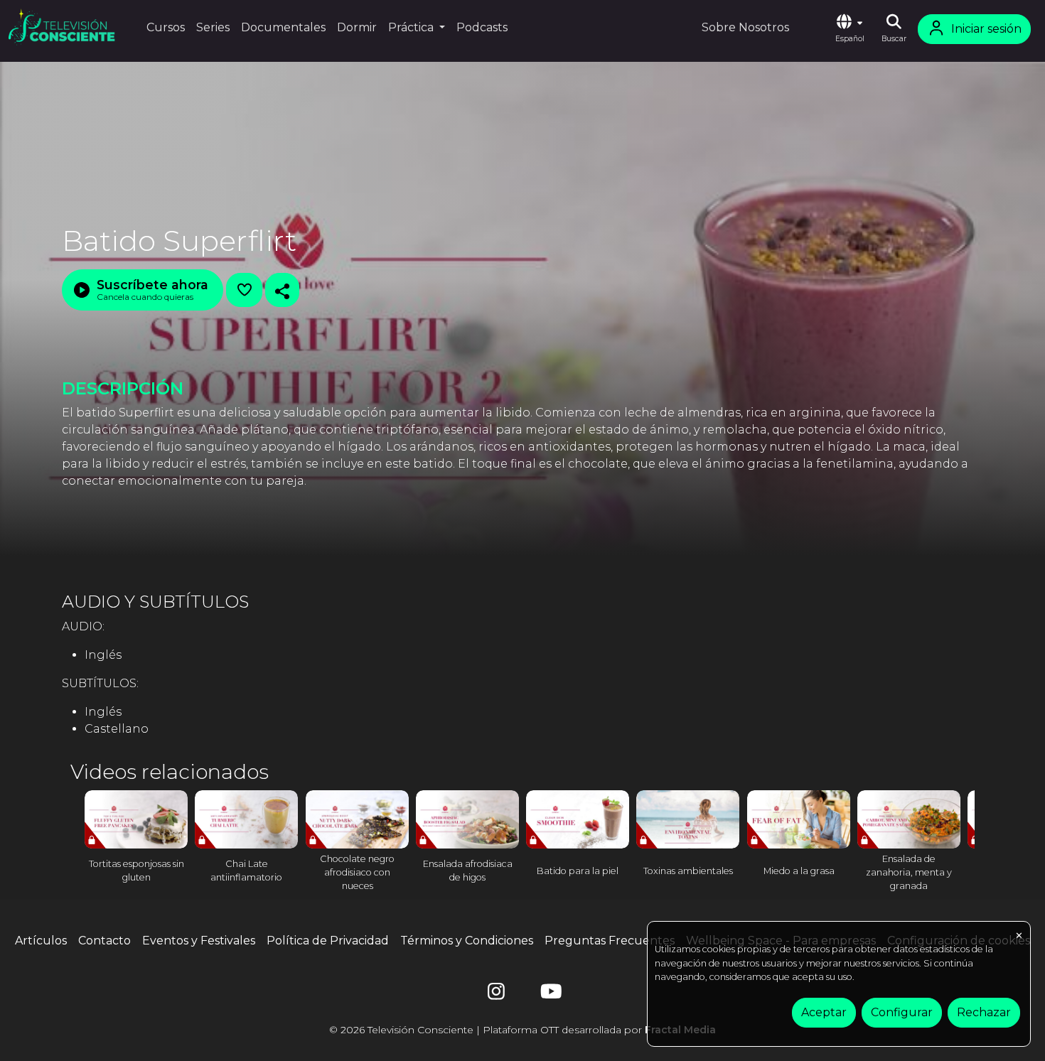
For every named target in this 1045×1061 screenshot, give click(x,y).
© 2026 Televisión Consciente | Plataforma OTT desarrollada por (522, 1029)
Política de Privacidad (328, 940)
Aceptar (824, 1012)
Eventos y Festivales (198, 940)
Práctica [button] (412, 27)
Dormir (357, 27)
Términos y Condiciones (466, 940)
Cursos (165, 27)
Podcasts (482, 27)
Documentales (283, 27)
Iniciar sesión (986, 29)
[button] (849, 29)
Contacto (104, 940)
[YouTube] (548, 994)
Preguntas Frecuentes (610, 940)
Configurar (902, 1012)
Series (213, 27)
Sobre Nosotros (745, 27)
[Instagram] (496, 994)
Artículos (41, 940)
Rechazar (984, 1012)
